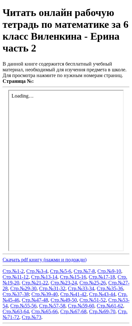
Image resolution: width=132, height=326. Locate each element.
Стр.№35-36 (110, 288)
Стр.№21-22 (35, 282)
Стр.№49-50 (64, 300)
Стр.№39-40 (44, 294)
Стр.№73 (31, 317)
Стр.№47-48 (35, 300)
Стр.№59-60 (81, 305)
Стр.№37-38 (16, 294)
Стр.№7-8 (84, 271)
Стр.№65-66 (44, 311)
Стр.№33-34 (81, 288)
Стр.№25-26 (92, 282)
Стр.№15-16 (73, 277)
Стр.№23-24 (64, 282)
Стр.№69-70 (102, 311)
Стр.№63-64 (16, 311)
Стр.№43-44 (102, 294)
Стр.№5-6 (60, 271)
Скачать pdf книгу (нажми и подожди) (45, 259)
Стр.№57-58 (52, 305)
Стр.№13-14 (44, 277)
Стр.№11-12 (16, 277)
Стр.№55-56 (23, 305)
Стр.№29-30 (23, 288)
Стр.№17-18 (102, 277)
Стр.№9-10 (109, 271)
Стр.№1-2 (13, 271)
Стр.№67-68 (73, 311)
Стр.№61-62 (110, 305)
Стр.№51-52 (92, 300)
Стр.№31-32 (52, 288)
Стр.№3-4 (36, 271)
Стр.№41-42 (73, 294)
